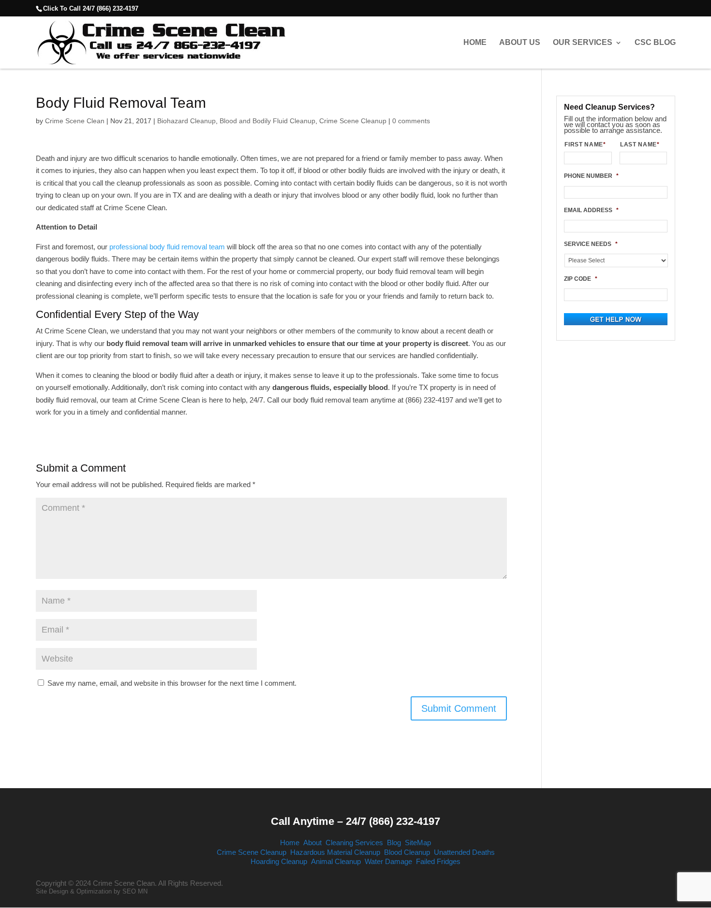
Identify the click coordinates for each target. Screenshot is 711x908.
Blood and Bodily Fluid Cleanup (267, 121)
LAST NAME (640, 144)
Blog (394, 842)
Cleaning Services (354, 842)
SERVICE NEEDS (591, 244)
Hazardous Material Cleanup (335, 852)
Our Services (582, 42)
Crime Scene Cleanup (352, 121)
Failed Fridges (438, 861)
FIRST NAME (585, 144)
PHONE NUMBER (591, 176)
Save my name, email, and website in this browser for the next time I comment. (171, 683)
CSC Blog (655, 42)
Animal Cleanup (336, 861)
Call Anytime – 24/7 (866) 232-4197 (355, 821)
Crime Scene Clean (74, 121)
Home (475, 42)
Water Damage (388, 861)
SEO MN (135, 891)
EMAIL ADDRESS (591, 210)
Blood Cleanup (407, 852)
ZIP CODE (580, 278)
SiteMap (418, 842)
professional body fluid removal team (167, 247)
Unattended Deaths (464, 852)
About (312, 842)
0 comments (411, 121)
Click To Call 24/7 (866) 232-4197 (90, 8)
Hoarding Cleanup (279, 861)
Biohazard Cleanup (186, 121)
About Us (519, 42)
